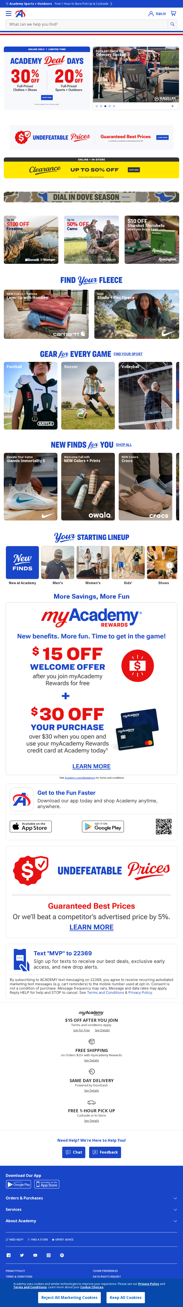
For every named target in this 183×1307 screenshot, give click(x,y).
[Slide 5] (114, 106)
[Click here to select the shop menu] (8, 13)
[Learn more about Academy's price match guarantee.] (91, 892)
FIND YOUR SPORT (128, 354)
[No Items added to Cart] (173, 13)
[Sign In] (151, 13)
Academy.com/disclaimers (80, 777)
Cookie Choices (91, 1287)
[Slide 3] (105, 106)
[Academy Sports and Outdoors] (20, 13)
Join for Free (81, 1030)
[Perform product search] (172, 24)
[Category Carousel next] (169, 565)
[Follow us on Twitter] (22, 1255)
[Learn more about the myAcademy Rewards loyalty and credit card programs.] (91, 688)
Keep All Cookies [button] (126, 1297)
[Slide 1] (97, 106)
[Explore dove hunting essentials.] (91, 197)
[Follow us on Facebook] (8, 1255)
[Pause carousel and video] (172, 106)
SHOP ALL (124, 445)
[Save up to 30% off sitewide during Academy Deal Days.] (47, 78)
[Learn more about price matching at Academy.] (91, 137)
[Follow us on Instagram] (48, 1255)
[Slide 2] (101, 106)
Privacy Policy (148, 1284)
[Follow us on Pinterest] (62, 1255)
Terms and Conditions (30, 1287)
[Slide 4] (110, 106)
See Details (102, 1030)
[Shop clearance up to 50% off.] (91, 168)
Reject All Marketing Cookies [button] (69, 1297)
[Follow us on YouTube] (35, 1255)
